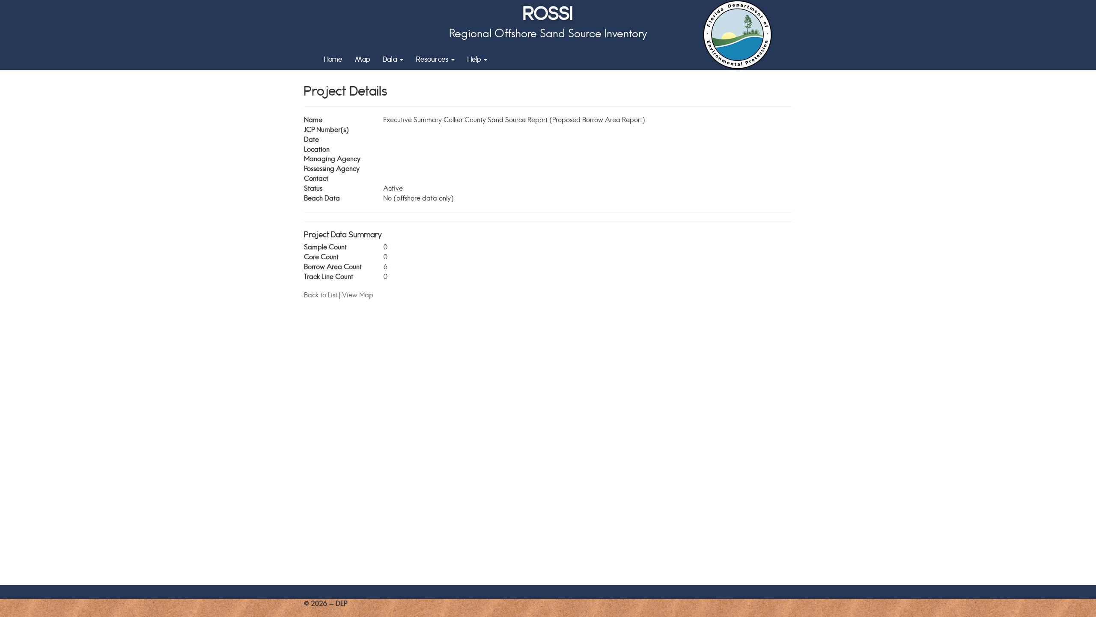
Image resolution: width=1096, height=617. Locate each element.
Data (391, 58)
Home (333, 58)
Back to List (320, 295)
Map (362, 58)
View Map (357, 295)
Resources (433, 58)
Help (475, 58)
